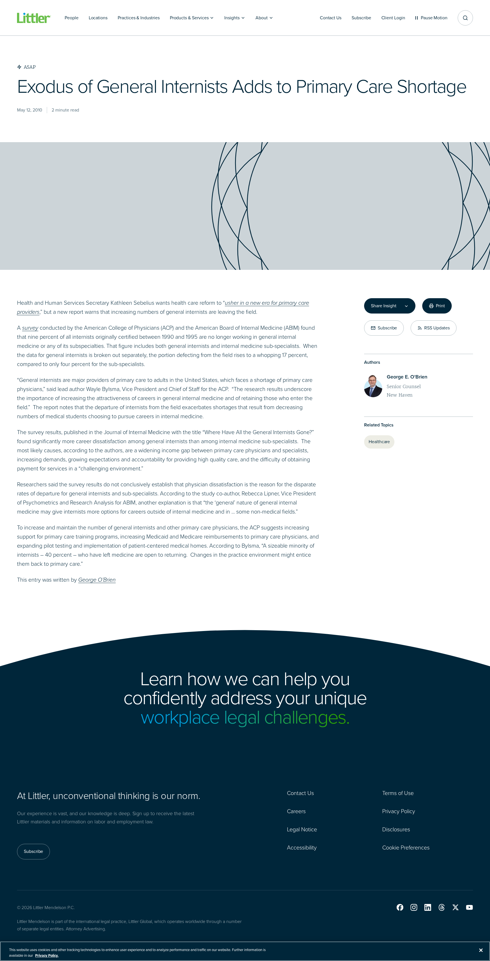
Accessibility (302, 847)
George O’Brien (97, 579)
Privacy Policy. (46, 955)
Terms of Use (398, 793)
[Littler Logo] (34, 18)
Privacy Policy (398, 811)
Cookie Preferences (406, 847)
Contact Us (300, 793)
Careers (296, 811)
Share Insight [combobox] (383, 306)
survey (30, 327)
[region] (245, 951)
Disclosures (396, 829)
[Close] (481, 950)
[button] (400, 907)
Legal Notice (302, 829)
